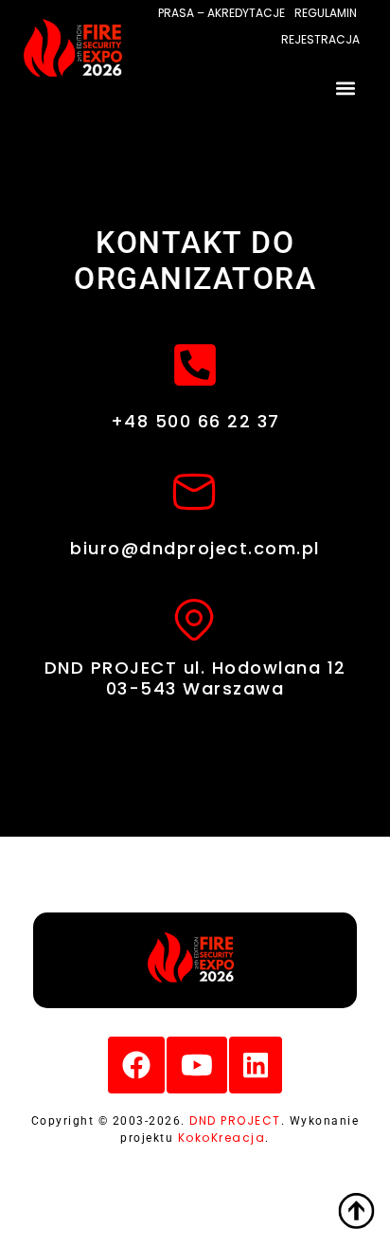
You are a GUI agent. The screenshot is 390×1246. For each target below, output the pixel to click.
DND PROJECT (235, 1120)
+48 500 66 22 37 (195, 421)
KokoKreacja (222, 1137)
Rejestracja (320, 39)
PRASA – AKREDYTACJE (221, 13)
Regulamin (325, 13)
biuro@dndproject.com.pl (195, 548)
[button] (346, 87)
